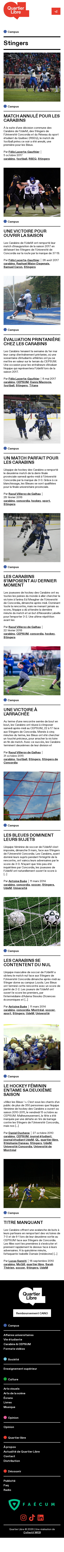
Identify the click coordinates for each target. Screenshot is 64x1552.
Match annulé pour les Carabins (32, 118)
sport (46, 501)
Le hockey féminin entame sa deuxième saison (28, 1090)
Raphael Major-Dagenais (32, 263)
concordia (23, 501)
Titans (33, 385)
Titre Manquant (23, 1222)
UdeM (8, 888)
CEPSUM (22, 382)
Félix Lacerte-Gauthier (24, 152)
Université (20, 888)
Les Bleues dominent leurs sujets (29, 837)
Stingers (44, 159)
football (21, 159)
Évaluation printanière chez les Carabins (32, 342)
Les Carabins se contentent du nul (27, 963)
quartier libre (49, 1140)
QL (37, 1140)
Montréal (37, 1010)
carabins (9, 159)
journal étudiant (41, 1136)
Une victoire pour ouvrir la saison (25, 233)
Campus (13, 32)
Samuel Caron (13, 267)
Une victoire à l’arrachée (20, 712)
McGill (20, 1264)
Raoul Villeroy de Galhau (25, 494)
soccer (36, 885)
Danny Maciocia (40, 382)
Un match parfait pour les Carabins (31, 460)
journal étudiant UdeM (19, 1140)
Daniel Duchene (19, 1133)
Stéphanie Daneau (16, 1143)
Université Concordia (18, 1146)
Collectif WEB (32, 1532)
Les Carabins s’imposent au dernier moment (30, 581)
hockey (36, 501)
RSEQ (32, 159)
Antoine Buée (18, 881)
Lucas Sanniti (18, 1261)
